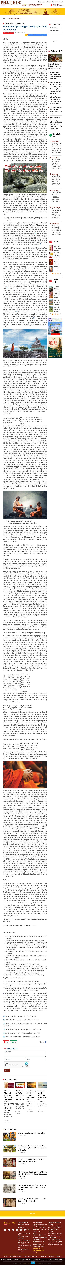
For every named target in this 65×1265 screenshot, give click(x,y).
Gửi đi (7, 1070)
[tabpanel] (9, 1104)
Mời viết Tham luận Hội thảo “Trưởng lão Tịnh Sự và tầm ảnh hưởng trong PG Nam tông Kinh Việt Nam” (9, 1100)
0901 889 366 (58, 1233)
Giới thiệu (41, 2)
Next (60, 273)
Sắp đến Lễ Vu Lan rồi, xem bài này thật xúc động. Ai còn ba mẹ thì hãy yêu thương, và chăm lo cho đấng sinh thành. (56, 216)
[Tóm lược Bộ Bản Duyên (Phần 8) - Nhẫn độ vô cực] (31, 1085)
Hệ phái (59, 1256)
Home (3, 18)
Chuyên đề (43, 1256)
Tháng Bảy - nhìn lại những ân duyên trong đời (42, 1095)
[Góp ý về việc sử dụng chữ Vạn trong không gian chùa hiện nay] (10, 1162)
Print (14, 1042)
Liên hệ (48, 2)
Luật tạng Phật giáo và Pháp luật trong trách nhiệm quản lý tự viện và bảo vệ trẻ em (32, 1187)
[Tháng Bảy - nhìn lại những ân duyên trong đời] (42, 1085)
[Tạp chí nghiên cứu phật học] (11, 3)
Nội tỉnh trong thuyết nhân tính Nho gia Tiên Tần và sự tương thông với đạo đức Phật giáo (32, 1174)
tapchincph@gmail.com (39, 1235)
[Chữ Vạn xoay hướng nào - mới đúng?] (10, 1136)
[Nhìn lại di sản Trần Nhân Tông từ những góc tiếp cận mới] (20, 1085)
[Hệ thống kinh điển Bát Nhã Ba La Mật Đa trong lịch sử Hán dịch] (10, 1202)
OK (33, 1262)
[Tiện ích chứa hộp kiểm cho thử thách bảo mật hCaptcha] (17, 1064)
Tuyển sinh (55, 280)
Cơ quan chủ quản (58, 2)
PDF (7, 1042)
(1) (4, 1020)
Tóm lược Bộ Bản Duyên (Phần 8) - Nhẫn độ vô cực (31, 1095)
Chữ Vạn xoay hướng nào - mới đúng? (31, 1133)
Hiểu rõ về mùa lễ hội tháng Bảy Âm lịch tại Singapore (54, 66)
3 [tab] (58, 274)
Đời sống (51, 1256)
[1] (3, 993)
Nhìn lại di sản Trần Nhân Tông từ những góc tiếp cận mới (19, 1096)
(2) (4, 1016)
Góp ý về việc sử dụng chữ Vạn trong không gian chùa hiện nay (31, 1160)
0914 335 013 (37, 1231)
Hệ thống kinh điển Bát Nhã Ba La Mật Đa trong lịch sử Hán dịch (32, 1200)
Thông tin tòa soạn (38, 1248)
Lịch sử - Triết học (15, 1256)
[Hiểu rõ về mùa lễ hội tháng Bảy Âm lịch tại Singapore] (55, 58)
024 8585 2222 (43, 1229)
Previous (50, 273)
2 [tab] (55, 274)
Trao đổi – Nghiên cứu (14, 18)
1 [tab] (53, 274)
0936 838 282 (58, 1244)
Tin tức (56, 241)
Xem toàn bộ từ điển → (54, 30)
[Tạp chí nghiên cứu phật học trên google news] (36, 35)
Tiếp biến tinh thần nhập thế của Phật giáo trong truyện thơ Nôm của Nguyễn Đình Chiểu (32, 1148)
